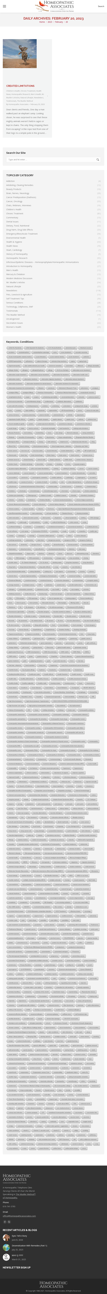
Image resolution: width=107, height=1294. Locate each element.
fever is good (21, 602)
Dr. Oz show (44, 562)
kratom (11, 813)
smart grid (73, 1036)
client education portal (31, 517)
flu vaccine (27, 625)
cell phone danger (92, 482)
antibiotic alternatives (64, 401)
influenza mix (66, 781)
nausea (65, 893)
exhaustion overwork (25, 589)
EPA (40, 585)
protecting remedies (73, 960)
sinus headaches (65, 1027)
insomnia (70, 786)
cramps (11, 535)
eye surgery (75, 589)
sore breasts (49, 1041)
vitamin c (26, 1130)
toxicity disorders (83, 1094)
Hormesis (88, 759)
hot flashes (33, 768)
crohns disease (81, 535)
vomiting (85, 1130)
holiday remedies (48, 710)
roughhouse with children (27, 1005)
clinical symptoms (70, 517)
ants (10, 410)
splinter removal (92, 1045)
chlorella (73, 495)
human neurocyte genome (50, 768)
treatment (31, 1103)
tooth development (34, 1094)
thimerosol (95, 1085)
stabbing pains (82, 1050)
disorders (96, 553)
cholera (21, 500)
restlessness (31, 996)
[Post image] (6, 1237)
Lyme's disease (72, 831)
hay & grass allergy (28, 670)
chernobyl (64, 491)
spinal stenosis (77, 1045)
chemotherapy (34, 491)
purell (90, 965)
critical (69, 535)
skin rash (79, 1032)
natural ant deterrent (61, 884)
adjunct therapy (42, 361)
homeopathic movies (15, 728)
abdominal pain (71, 348)
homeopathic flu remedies (38, 719)
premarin (65, 956)
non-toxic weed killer (81, 902)
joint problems (92, 804)
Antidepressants (32, 406)
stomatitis (93, 1054)
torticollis (47, 1094)
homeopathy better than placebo (72, 746)
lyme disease (86, 831)
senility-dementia (14, 1018)
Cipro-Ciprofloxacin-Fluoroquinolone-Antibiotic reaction (75, 509)
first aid (86, 602)
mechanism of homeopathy (51, 844)
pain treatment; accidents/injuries (19, 924)
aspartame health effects (17, 419)
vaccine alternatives (59, 1117)
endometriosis (78, 580)
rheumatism (43, 996)
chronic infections (39, 504)
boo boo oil (25, 450)
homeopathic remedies (16, 732)
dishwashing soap (82, 553)
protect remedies (89, 960)
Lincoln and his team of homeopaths (20, 822)
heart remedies (14, 692)
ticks (60, 1090)
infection (57, 777)
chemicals (22, 491)
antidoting (55, 406)
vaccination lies (92, 1112)
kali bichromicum (36, 808)
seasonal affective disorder (17, 1014)
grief (24, 661)
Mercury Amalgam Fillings (78, 857)
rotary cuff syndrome (84, 1000)
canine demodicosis (78, 473)
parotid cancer (30, 929)
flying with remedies (41, 625)
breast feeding (28, 459)
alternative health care (80, 374)
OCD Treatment (61, 911)
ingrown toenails (91, 781)
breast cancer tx (14, 459)
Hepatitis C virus (26, 696)
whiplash (31, 1139)
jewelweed (30, 804)
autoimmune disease (65, 424)
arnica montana (14, 415)
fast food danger (57, 594)
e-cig (56, 567)
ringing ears (93, 996)
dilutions (51, 553)
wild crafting (12, 1144)
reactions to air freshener (77, 978)
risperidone (22, 1000)
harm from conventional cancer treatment (75, 665)
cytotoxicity (29, 540)
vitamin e (67, 1130)
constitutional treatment (55, 526)
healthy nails (42, 683)
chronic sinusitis (29, 509)
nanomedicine (13, 884)
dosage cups (60, 558)
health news (89, 674)
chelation (12, 491)
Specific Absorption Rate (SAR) (19, 1045)
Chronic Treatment (28, 91)
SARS (28, 1009)
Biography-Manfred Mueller (84, 437)
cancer (81, 468)
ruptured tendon (54, 1005)
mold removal (89, 866)
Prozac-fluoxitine (25, 965)
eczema (82, 571)
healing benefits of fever (17, 674)
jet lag (20, 804)
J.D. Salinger (91, 799)
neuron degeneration (76, 898)
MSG (71, 875)
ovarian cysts (13, 920)
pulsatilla (81, 965)
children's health (46, 495)
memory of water (74, 848)
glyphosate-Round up (16, 652)
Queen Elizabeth (85, 969)
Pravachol (75, 951)
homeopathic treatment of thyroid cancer (55, 741)
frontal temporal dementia (68, 634)
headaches (78, 670)
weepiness (81, 1135)
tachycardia (60, 1077)
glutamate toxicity (80, 647)
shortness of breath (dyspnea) (81, 1023)
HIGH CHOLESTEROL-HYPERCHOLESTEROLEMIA (70, 701)
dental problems (87, 544)
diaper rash (30, 553)
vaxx (62, 1121)
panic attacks (50, 924)
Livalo (74, 822)
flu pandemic (23, 620)
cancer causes (93, 468)
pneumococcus (22, 942)
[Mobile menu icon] (4, 6)
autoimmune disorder (83, 424)
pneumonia (35, 942)
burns (68, 464)
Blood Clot (12, 446)
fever (10, 602)
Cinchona (51, 509)
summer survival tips (51, 1068)
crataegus (21, 535)
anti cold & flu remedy (16, 406)
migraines (74, 862)
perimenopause (14, 933)
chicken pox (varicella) (16, 495)
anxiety (18, 410)
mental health (13, 857)
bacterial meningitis (49, 428)
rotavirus (11, 1005)
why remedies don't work (47, 1139)
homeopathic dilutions (80, 714)
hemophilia (93, 692)
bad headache (64, 428)
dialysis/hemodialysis (15, 553)
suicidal (23, 1068)
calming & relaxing (69, 468)
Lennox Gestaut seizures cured (77, 813)
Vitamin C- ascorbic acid (41, 1130)
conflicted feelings (14, 526)
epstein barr (61, 585)
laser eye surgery (23, 813)
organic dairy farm (24, 916)
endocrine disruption (62, 580)
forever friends (23, 629)
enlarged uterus (29, 585)
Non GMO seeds (14, 907)
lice (22, 817)
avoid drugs (12, 428)
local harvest (49, 826)
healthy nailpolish (27, 683)
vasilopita (53, 1121)
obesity (69, 907)
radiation (20, 974)
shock (48, 1023)
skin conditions (53, 1032)
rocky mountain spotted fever (40, 1000)
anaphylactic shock (15, 397)
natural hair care (51, 889)
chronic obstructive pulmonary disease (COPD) (84, 504)
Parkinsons (94, 924)
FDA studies (20, 598)
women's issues (78, 1144)
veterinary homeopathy (25, 1126)
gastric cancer (86, 638)
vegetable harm (73, 1121)
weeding (71, 1135)
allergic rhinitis (13, 370)
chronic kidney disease (57, 504)
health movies (76, 674)
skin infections (67, 1032)
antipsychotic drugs (81, 406)
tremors (41, 1103)
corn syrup (24, 531)
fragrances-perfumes (15, 634)
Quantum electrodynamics (67, 969)
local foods (36, 826)
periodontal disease (30, 933)
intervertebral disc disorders (38, 795)
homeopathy (94, 741)
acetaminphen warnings (41, 352)
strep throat (37, 1059)
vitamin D (56, 1130)
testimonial (12, 1085)
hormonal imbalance (15, 763)
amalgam (95, 388)
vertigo (11, 1126)
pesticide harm (88, 933)
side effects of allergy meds (32, 1027)
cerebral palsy (52, 486)
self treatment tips (81, 1014)
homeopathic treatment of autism (56, 737)
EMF (62, 576)
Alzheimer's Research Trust (67, 388)
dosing (86, 558)
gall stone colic (39, 638)
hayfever (42, 670)
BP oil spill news (90, 450)
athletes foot (92, 419)
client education (14, 517)
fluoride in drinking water (83, 611)
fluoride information (15, 616)
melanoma (84, 844)
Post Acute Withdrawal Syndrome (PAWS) (39, 947)
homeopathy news (74, 755)
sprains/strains (56, 1050)
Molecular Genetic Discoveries (18, 871)
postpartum (60, 947)
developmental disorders (56, 549)
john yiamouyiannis (44, 804)
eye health (55, 589)
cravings (31, 535)
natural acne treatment (43, 884)
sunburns (65, 1068)
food (53, 625)
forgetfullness (37, 629)
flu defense (41, 607)
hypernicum (78, 768)
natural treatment (29, 893)
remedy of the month (42, 992)
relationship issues (15, 987)
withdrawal (64, 1144)
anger (28, 397)
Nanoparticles (27, 884)
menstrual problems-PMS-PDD (77, 853)
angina (36, 397)
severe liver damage (53, 1018)
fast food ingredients (73, 594)
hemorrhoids (13, 696)
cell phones (12, 486)
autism (31, 424)
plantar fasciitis (92, 938)
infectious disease (70, 777)
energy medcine (14, 585)
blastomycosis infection (79, 441)
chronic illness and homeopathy (19, 504)
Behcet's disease (72, 433)
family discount (30, 594)
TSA (74, 1103)
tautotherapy (73, 1081)
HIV (29, 710)
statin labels (13, 1054)
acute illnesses (41, 356)
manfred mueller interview (87, 835)
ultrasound (49, 1108)
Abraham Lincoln (85, 348)
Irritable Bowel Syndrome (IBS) (63, 799)
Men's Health (36, 94)
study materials (79, 1059)
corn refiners (13, 531)
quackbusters (39, 969)
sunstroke (87, 1068)
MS (64, 875)
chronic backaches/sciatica (63, 500)
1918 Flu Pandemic (15, 348)
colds (46, 522)
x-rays (24, 1148)
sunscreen (76, 1068)
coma (84, 522)
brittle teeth (68, 459)
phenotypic (31, 938)
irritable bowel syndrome (40, 799)
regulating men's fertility (68, 983)
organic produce (52, 916)
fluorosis (11, 620)
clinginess (57, 517)
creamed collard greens (46, 535)
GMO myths (65, 652)
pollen (80, 942)
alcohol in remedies (55, 365)
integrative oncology (64, 790)
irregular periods (14, 799)
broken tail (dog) (27, 464)
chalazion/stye (91, 486)
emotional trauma (46, 580)
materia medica (23, 839)
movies (38, 875)
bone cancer (13, 450)
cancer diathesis (14, 473)
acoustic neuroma (81, 352)
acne (55, 352)
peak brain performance (47, 929)
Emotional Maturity (15, 580)
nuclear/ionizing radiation (42, 907)
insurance (89, 786)
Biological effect (14, 441)
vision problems (14, 1130)
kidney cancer (51, 808)
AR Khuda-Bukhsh (67, 410)
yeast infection (44, 1148)
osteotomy (93, 916)
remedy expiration (83, 987)
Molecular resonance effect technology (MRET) (48, 871)
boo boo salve (38, 450)
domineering (48, 558)
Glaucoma (50, 647)
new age (90, 898)
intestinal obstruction (58, 795)
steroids (55, 1054)
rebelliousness (13, 983)
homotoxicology (55, 759)
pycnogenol (12, 969)
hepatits (39, 696)
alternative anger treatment (17, 374)
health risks (12, 678)
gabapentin (26, 638)
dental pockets (73, 544)
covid (72, 531)
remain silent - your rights (33, 987)
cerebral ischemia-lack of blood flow (32, 486)
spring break (69, 1050)
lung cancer (12, 831)
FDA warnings (33, 598)
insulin (80, 786)
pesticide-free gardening (71, 933)
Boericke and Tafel (82, 446)
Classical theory (67, 513)
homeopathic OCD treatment (54, 728)
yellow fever (57, 1148)
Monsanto (95, 871)
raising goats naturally (16, 978)
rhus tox (82, 996)
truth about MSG (63, 1103)
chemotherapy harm (50, 491)
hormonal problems (32, 763)
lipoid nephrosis (63, 822)
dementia (24, 544)
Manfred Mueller (69, 835)
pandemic (38, 924)
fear (43, 598)
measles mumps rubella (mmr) (28, 844)
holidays (61, 710)
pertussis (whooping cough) (50, 933)
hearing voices (69, 683)
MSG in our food (82, 875)
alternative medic (14, 379)
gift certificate (91, 643)
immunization (45, 772)
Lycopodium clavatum (56, 831)
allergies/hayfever (38, 370)
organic (11, 916)
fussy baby (91, 634)
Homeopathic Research (20, 94)
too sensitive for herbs (16, 1094)
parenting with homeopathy (77, 924)
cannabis (92, 473)
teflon (83, 1081)
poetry (46, 942)
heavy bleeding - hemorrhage (64, 692)
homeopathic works (79, 741)
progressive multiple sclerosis (38, 960)
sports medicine (42, 1050)
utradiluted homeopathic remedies (60, 1112)
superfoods (12, 1072)
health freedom (62, 674)
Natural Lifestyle (26, 97)
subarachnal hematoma (16, 1063)
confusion (28, 526)
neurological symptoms (57, 898)
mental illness (26, 857)
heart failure (49, 687)
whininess (21, 1139)
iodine (94, 795)
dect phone (12, 544)
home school (29, 759)
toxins (30, 1099)
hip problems (61, 705)
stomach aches (80, 1054)
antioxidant (66, 406)
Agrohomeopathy (14, 365)
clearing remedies (82, 513)
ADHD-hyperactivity (15, 361)
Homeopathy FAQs (31, 750)
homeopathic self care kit (75, 732)
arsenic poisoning (29, 415)
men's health (89, 848)
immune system (32, 772)
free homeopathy (49, 634)
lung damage (40, 831)
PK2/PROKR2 (68, 938)
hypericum (66, 768)
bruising (59, 464)
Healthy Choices (43, 678)
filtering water (75, 602)
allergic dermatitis (93, 365)
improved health (14, 777)
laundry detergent (56, 813)
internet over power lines (17, 795)
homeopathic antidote (87, 710)
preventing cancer (78, 956)
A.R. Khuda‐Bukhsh (54, 348)
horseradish (12, 768)
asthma (81, 419)
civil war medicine (51, 513)
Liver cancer (85, 822)
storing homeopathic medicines (19, 1059)
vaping (43, 1121)
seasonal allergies (36, 1014)
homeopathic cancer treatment (39, 714)
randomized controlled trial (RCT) (38, 978)
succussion (12, 1068)
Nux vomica (58, 907)
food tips (11, 629)
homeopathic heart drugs (59, 719)
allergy (50, 370)
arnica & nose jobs (93, 410)
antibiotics (79, 401)
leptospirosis (13, 817)
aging (73, 361)
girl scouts (25, 647)
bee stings (59, 433)
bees (49, 433)
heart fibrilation (62, 687)
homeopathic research (55, 732)
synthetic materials (46, 1077)
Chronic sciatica (14, 509)
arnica (80, 410)
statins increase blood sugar (39, 1054)
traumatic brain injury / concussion (72, 1099)
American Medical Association (66, 392)
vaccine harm (74, 1117)
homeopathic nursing (33, 728)
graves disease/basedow (84, 656)
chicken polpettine (90, 491)
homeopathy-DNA (14, 746)
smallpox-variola (60, 1036)
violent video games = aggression (57, 1126)
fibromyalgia (62, 602)
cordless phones (92, 526)
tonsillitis (77, 1090)
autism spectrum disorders (46, 424)
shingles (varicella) (36, 1023)
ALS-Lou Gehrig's (62, 370)
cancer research (29, 473)
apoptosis (41, 410)
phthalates (42, 938)
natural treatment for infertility (49, 893)
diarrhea (41, 553)
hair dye (80, 661)
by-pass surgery (80, 464)
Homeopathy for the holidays (89, 750)
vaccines (86, 1117)
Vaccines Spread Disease (17, 1121)
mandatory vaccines (53, 835)
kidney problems (93, 808)
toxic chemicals (59, 1094)
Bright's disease (55, 459)
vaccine (29, 1117)
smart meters (85, 1036)
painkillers (65, 920)
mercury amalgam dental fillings (55, 857)
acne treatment (66, 352)
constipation (40, 526)
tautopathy (60, 1081)
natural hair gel (66, 889)
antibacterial (49, 401)
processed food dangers (17, 960)
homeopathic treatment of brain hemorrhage (23, 741)
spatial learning (72, 1041)
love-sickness (88, 826)
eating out (48, 571)
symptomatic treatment (28, 1077)
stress (47, 1059)
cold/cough (22, 522)
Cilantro (40, 509)
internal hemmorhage (82, 790)
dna (10, 558)
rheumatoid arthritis (57, 996)
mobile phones (60, 866)
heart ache (90, 683)
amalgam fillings (28, 392)
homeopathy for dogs (49, 750)
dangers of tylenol (85, 540)
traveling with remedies (16, 1103)
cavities (54, 482)
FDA (10, 598)
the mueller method (81, 1085)
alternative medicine (30, 379)
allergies (25, 370)
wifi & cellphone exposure (88, 1139)
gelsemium (12, 643)
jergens (11, 804)
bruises (50, 464)
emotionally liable (90, 576)
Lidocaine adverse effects (60, 817)
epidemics (49, 585)
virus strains (85, 1126)
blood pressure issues (40, 446)
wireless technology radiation (47, 1144)
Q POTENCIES (26, 969)
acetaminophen (24, 352)
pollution (89, 942)
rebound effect (27, 983)
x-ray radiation (13, 1148)
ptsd (61, 965)
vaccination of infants (16, 1117)
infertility (11, 781)
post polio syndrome (15, 951)
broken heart (13, 464)
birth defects (52, 441)
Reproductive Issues (88, 992)
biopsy (41, 441)
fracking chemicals (80, 629)
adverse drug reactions (59, 361)
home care (71, 710)
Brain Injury (51, 455)
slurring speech (45, 1036)
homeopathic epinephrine (17, 719)
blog (93, 441)
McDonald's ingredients (85, 839)
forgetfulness (50, 629)
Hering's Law (83, 696)
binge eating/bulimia (65, 437)
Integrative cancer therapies (45, 790)
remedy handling (14, 992)
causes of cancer (26, 482)
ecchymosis (71, 571)
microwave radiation (60, 862)
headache (52, 670)
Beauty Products (14, 433)
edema (91, 571)
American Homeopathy (45, 392)
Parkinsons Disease (15, 929)
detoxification (39, 549)
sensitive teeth (29, 1018)
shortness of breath (61, 1023)
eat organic (59, 571)
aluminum (51, 388)
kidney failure (64, 808)
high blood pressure (15, 701)
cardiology (69, 477)
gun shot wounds (60, 661)
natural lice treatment (82, 889)
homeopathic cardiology (61, 714)
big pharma (50, 437)
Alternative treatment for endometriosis (21, 388)
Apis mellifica (29, 410)
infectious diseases (87, 777)
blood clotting (24, 446)
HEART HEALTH (88, 687)
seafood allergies (73, 1009)
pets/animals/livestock (16, 938)
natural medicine (14, 893)
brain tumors (75, 455)
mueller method (14, 880)
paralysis (61, 924)
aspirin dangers (43, 419)
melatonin (27, 848)
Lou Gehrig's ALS (73, 826)
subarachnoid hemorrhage (57, 1063)
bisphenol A (64, 441)
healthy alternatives (27, 678)
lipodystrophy (49, 822)
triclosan (51, 1103)
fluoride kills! (58, 616)
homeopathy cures (15, 750)
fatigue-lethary (89, 594)
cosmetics (55, 531)
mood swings (13, 875)
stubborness (66, 1059)
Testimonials (11, 101)
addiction (86, 356)
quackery (51, 969)
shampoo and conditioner (17, 1023)
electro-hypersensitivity (28, 576)
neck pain (75, 893)
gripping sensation (37, 661)
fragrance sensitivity (33, 634)
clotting (83, 517)
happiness (53, 665)
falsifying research (14, 594)
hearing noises (55, 683)
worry (89, 1144)
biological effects (29, 441)
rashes (62, 978)
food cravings (77, 625)
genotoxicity (70, 643)
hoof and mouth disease (73, 759)
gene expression (46, 643)
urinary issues (78, 1108)
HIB (93, 696)
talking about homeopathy (17, 1081)
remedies (49, 987)
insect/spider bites (42, 786)
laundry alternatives (39, 813)
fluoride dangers (43, 611)
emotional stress (30, 580)
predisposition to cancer (39, 956)
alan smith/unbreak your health (35, 365)
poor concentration (15, 947)
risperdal (11, 1000)
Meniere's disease (14, 853)
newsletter (12, 902)
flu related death (37, 620)
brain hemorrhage (37, 455)
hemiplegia (81, 692)
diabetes (71, 549)
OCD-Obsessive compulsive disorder (39, 911)
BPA (78, 450)
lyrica (96, 831)
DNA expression (34, 558)
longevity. (60, 826)
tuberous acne (85, 1103)
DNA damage (20, 558)
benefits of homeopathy (26, 437)
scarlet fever (60, 1009)
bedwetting (39, 433)
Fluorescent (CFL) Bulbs (75, 607)
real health (93, 978)
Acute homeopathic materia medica (20, 356)
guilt (48, 661)
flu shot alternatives (73, 620)
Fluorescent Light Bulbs (16, 611)
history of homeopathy (16, 710)
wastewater (39, 1135)
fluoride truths (85, 616)
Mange (11, 839)
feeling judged (71, 598)
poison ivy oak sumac (59, 942)
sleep (88, 1032)
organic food (38, 916)
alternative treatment (15, 383)
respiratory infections (15, 996)
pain (23, 920)
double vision (13, 562)
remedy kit (27, 992)
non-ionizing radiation (63, 902)
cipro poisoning (37, 513)
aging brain (83, 361)
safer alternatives (93, 1005)
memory (37, 848)
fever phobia (34, 602)
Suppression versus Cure (41, 1072)
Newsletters (38, 97)
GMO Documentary (50, 652)
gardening (73, 638)
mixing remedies (46, 866)
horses (23, 768)
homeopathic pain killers (75, 728)
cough (64, 531)
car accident (13, 477)
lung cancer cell (26, 831)
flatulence (12, 607)
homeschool (42, 759)
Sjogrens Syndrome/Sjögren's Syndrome (22, 1032)
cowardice (82, 531)
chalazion (79, 486)
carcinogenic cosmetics (39, 477)
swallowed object (72, 1072)
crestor (61, 535)
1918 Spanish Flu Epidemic (35, 348)
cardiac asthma (56, 477)
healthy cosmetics (58, 678)
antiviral (94, 406)
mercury (38, 857)
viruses (75, 1126)
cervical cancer (66, 486)
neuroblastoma (41, 898)
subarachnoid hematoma (37, 1063)
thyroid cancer (49, 1090)
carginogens (81, 477)
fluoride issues (45, 616)
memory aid (48, 848)
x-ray (96, 1144)
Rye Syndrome (68, 1005)
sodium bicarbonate (23, 1041)
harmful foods (13, 670)
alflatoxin (80, 365)
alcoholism (69, 365)
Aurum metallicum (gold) (16, 424)
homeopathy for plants (68, 750)
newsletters (23, 902)
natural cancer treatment (81, 884)
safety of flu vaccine (15, 1009)
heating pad (27, 692)
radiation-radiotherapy (35, 974)
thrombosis (12, 1090)
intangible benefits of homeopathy (20, 790)
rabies (11, 974)
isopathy (80, 799)
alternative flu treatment (61, 374)
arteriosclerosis (58, 415)
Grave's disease (67, 656)
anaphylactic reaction (87, 392)
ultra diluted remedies (34, 1108)
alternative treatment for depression (67, 383)
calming (56, 468)
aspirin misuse (57, 419)
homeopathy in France (36, 755)
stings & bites (66, 1054)
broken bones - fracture (84, 459)
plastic (11, 942)
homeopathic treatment (33, 737)
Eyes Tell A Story (19, 1235)
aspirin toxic (70, 419)
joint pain (69, 804)
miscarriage (32, 866)
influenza (54, 781)
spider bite (52, 1045)
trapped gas (53, 1099)
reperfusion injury (58, 992)
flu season (50, 620)
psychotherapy (50, 965)
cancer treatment (62, 473)
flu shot (60, 620)
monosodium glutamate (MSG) (77, 871)
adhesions (29, 361)
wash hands (13, 1135)
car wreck (93, 477)
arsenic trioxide (44, 415)
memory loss (61, 848)
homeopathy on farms (92, 755)
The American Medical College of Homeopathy (35, 1085)
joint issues (58, 804)
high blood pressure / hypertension (37, 701)
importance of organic (61, 772)
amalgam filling (13, 392)
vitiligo (76, 1130)
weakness (51, 1135)
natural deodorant (36, 889)
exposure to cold (42, 589)
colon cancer (74, 522)
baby (22, 428)
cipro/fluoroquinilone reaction (18, 513)
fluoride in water (31, 616)
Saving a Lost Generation (43, 1009)
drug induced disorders (27, 567)
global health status (64, 647)
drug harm (12, 567)
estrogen (12, 589)
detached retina (26, 549)
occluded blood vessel (16, 911)
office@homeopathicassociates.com (19, 1216)
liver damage (13, 826)
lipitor (38, 822)
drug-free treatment (72, 562)
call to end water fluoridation (40, 468)
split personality (14, 1050)
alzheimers (84, 388)
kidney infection (78, 808)
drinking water (57, 562)
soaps (11, 1041)
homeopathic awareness (17, 714)
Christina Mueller (44, 500)
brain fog (24, 455)
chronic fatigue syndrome (84, 500)
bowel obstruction (67, 450)
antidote (45, 406)
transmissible (41, 1099)
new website (36, 902)
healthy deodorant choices (77, 678)
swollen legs (13, 1077)
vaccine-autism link (43, 1117)
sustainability (58, 1072)
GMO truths (12, 656)
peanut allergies (65, 929)
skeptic (42, 1032)
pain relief (76, 920)
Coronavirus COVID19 (40, 531)
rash (54, 978)
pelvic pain (94, 929)
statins (23, 1054)
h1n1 (72, 661)
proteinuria (12, 965)
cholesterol (31, 500)
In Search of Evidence (25, 786)
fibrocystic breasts (48, 602)
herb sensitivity (69, 696)
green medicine (14, 661)
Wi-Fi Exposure (64, 1139)
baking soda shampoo (81, 428)
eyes (65, 589)
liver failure (25, 826)
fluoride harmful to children (62, 611)
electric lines (13, 576)
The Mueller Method (25, 101)
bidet (40, 437)
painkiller (43, 920)
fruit (82, 634)
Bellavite (11, 437)
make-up (30, 835)
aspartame (80, 415)
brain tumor (62, 455)
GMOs (87, 652)
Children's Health (13, 91)
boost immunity (52, 450)
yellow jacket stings (71, 1148)
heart (80, 683)
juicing (11, 808)
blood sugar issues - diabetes (61, 446)
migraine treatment (88, 862)
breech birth (41, 459)
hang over (42, 665)
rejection (83, 983)
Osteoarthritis (80, 916)
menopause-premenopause (54, 853)
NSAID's (27, 907)
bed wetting (28, 433)
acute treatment (74, 356)
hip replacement (75, 705)
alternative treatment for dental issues (39, 383)
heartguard (75, 687)
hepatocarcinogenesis (53, 696)
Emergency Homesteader (48, 576)
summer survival (35, 1068)
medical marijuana (70, 844)
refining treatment (51, 983)
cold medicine (35, 522)
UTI (43, 1112)
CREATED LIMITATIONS (20, 85)
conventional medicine (75, 526)
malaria (40, 835)
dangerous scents (54, 540)
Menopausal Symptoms (32, 853)
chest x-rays (76, 491)
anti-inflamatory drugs (34, 401)
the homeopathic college (62, 1085)
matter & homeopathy (39, 839)
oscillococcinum (67, 916)
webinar (61, 1135)
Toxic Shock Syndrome (16, 1099)
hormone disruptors (49, 763)
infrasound (78, 781)
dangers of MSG (70, 540)
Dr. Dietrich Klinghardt (29, 562)
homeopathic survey (15, 737)
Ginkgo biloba (13, 647)
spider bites (64, 1045)
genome (59, 643)
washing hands (26, 1135)
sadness (80, 1005)
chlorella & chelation (87, 495)
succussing (90, 1063)
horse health (92, 763)
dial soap (82, 549)
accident (11, 352)
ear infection (76, 567)
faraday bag (43, 594)
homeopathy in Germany (56, 755)
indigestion (46, 777)
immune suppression (15, 772)
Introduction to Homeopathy (78, 795)
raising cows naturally (85, 974)
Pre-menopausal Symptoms (18, 956)
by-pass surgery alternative (17, 468)
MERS (25, 862)
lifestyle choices (78, 817)
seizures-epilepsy (52, 1014)
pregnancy (54, 956)
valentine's (33, 1121)
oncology (88, 911)
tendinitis (92, 1081)
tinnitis (68, 1090)
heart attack (13, 687)
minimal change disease (16, 866)
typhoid (20, 1108)
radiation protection (67, 974)
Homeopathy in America (16, 755)
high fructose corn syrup (16, 705)
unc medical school (63, 1108)
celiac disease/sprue (74, 482)
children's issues (61, 495)
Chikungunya (32, 495)
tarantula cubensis (46, 1081)
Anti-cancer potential (15, 401)
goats (23, 656)
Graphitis (54, 656)
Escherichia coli (91, 585)
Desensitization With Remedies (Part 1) (29, 1245)
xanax (33, 1148)
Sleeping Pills (31, 1036)
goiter (31, 656)
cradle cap (93, 531)
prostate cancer (57, 960)
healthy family (13, 683)
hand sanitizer (30, 665)
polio (72, 942)
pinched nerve (55, 938)
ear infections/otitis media (17, 571)
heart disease (36, 687)
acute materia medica (57, 356)
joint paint (80, 804)
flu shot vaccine (14, 625)
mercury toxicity (14, 862)
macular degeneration (16, 835)
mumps (67, 880)
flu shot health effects (92, 620)
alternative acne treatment (81, 370)
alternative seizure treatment (74, 379)
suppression (25, 1072)
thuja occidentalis (26, 1090)
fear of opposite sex (55, 598)
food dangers (90, 625)
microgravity (45, 862)
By (17, 104)
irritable (26, 799)
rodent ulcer (58, 1000)
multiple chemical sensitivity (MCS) (34, 880)
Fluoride (31, 611)
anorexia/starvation (68, 397)
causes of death (42, 482)
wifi (75, 1139)
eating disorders (35, 571)
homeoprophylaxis (15, 759)
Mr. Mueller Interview (51, 875)
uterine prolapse (32, 1112)
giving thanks (37, 647)
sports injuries (27, 1050)
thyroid (38, 1090)
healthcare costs (34, 674)
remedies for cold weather (64, 987)
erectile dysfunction (75, 585)
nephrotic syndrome (15, 898)
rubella (42, 1005)
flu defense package (56, 607)
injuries (11, 786)
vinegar (39, 1126)
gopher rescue (42, 656)
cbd (62, 482)
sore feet (60, 1041)
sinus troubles (93, 1027)
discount (69, 553)
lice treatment (32, 817)
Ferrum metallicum (86, 598)
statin (93, 1050)
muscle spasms (79, 880)
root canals (69, 1000)
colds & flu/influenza (58, 522)
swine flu (85, 1072)
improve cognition (78, 772)
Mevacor (34, 862)
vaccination (78, 1112)
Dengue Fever (36, 544)
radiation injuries (51, 974)
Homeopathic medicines (76, 723)
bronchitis (40, 464)
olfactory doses (75, 911)
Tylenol (11, 1108)
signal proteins (50, 1027)
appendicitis (53, 410)
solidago (37, 1041)
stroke (56, 1059)
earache (65, 567)
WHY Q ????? (17, 1255)
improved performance (31, 777)
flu (20, 607)
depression (12, 549)
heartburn (24, 687)
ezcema (86, 589)
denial (47, 544)
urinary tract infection (15, 1112)
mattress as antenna (57, 839)
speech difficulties (39, 1045)
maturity (71, 839)
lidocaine (44, 817)
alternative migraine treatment (51, 379)
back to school (33, 428)
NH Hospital (48, 902)
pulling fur (70, 965)
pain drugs (32, 920)
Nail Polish (92, 880)
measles (11, 844)
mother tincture (26, 875)
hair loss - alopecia (15, 665)
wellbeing (93, 1135)
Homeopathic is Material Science (53, 723)
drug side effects (44, 567)
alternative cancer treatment (40, 374)
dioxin (60, 553)
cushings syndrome (15, 540)
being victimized (88, 433)
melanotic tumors (14, 848)
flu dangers (29, 607)
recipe (39, 983)
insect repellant (58, 786)
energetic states (92, 580)
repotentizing (73, 992)
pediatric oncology (81, 929)
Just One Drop (22, 808)
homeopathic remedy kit (35, 732)
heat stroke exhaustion (43, 692)
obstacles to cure (81, 907)
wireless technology (27, 1144)
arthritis (70, 415)
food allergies (64, 625)
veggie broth (87, 1121)
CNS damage (94, 517)
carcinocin (24, 477)
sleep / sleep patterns (16, 1036)
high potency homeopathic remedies (40, 705)
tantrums (33, 1081)
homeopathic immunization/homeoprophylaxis (23, 723)
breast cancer (88, 455)
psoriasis (38, 965)
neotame (86, 893)
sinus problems (80, 1027)
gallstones (51, 638)
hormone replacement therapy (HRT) (72, 763)
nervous (28, 898)
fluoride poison (71, 616)
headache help (65, 670)
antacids (81, 397)
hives (36, 710)
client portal (46, 517)
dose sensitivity (74, 558)
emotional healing (74, 576)
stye (90, 1059)
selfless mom (67, 1014)
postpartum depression (76, 947)
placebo (80, 938)
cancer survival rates (45, 473)
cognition (12, 522)
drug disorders (87, 562)
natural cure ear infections (17, 889)
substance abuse (76, 1063)
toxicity (71, 1094)
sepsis (40, 1018)
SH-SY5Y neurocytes (71, 1018)
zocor (84, 1148)
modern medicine (75, 866)
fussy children (13, 638)
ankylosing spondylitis (50, 397)
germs (80, 643)
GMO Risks (76, 652)
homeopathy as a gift (32, 746)
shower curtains (14, 1027)
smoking (96, 1036)
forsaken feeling (64, 629)
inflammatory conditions (39, 781)
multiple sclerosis (55, 880)
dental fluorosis (59, 544)
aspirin (32, 419)
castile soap (13, 482)
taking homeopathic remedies (78, 1077)
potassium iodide (31, 951)
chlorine (11, 500)
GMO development (33, 652)
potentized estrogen (61, 951)
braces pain (12, 455)
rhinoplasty (71, 996)
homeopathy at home (50, 746)
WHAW (11, 1139)
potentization (46, 951)
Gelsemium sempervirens (28, 643)
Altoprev (41, 388)
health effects (48, 674)
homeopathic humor (78, 719)
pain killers (54, 920)
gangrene (62, 638)
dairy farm (40, 540)
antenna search (94, 397)
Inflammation (23, 781)
